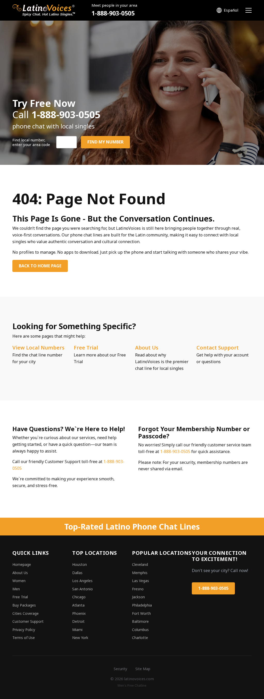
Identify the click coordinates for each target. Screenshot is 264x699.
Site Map (142, 668)
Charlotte (140, 637)
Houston (79, 564)
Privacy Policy (23, 629)
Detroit (78, 621)
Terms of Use (23, 637)
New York (80, 637)
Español (231, 10)
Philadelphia (142, 605)
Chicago (79, 596)
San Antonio (82, 588)
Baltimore (140, 621)
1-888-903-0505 (113, 13)
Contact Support (217, 347)
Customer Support (28, 621)
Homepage (21, 564)
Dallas (77, 572)
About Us (146, 347)
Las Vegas (140, 580)
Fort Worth (141, 613)
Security (120, 668)
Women (19, 580)
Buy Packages (24, 605)
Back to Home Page (40, 266)
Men (16, 588)
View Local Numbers (38, 347)
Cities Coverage (25, 613)
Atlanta (78, 605)
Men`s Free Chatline (132, 685)
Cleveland (140, 564)
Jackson (138, 596)
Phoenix (79, 613)
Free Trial (86, 347)
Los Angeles (82, 580)
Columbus (140, 629)
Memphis (139, 572)
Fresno (138, 588)
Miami (77, 629)
